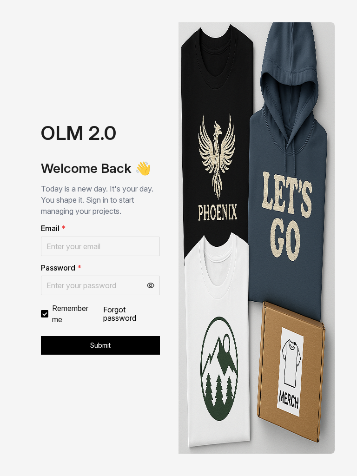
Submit (100, 345)
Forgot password (119, 314)
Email (53, 228)
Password (61, 268)
